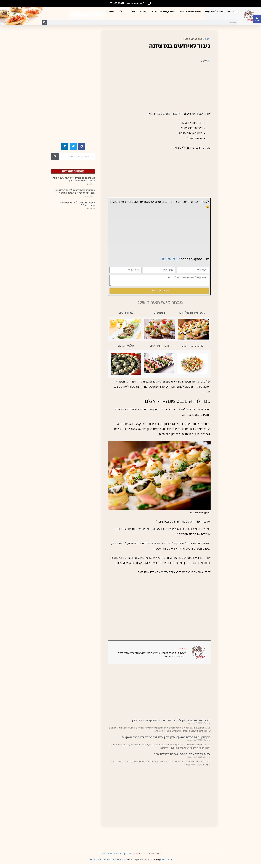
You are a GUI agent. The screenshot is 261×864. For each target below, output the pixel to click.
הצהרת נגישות (166, 859)
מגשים (208, 38)
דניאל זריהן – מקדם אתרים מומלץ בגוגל (116, 854)
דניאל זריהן (138, 854)
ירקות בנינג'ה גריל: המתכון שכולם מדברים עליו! (182, 754)
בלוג (120, 12)
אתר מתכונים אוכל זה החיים (114, 859)
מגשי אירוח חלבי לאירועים (221, 12)
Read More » (90, 184)
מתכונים (109, 12)
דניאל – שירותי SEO (153, 854)
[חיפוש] (44, 22)
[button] (257, 19)
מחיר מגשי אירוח (190, 12)
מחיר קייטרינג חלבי (164, 12)
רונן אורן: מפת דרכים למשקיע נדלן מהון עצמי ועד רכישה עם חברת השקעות (166, 737)
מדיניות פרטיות (95, 859)
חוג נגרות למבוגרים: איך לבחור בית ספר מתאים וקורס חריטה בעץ (171, 720)
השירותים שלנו (138, 12)
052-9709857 (171, 259)
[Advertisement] (159, 87)
